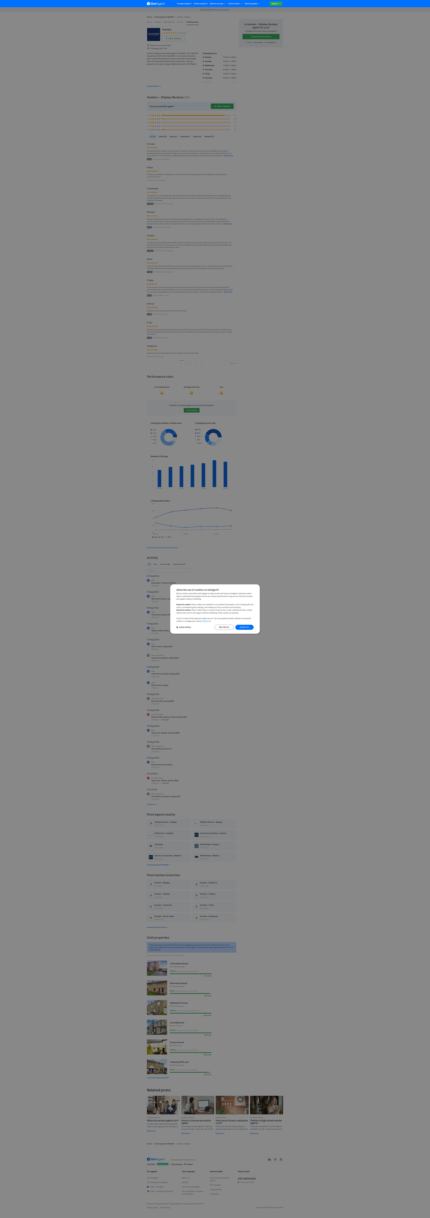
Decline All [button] (224, 627)
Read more (206, 621)
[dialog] (215, 609)
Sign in (274, 3)
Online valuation (200, 3)
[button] (183, 627)
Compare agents (184, 3)
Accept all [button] (244, 627)
